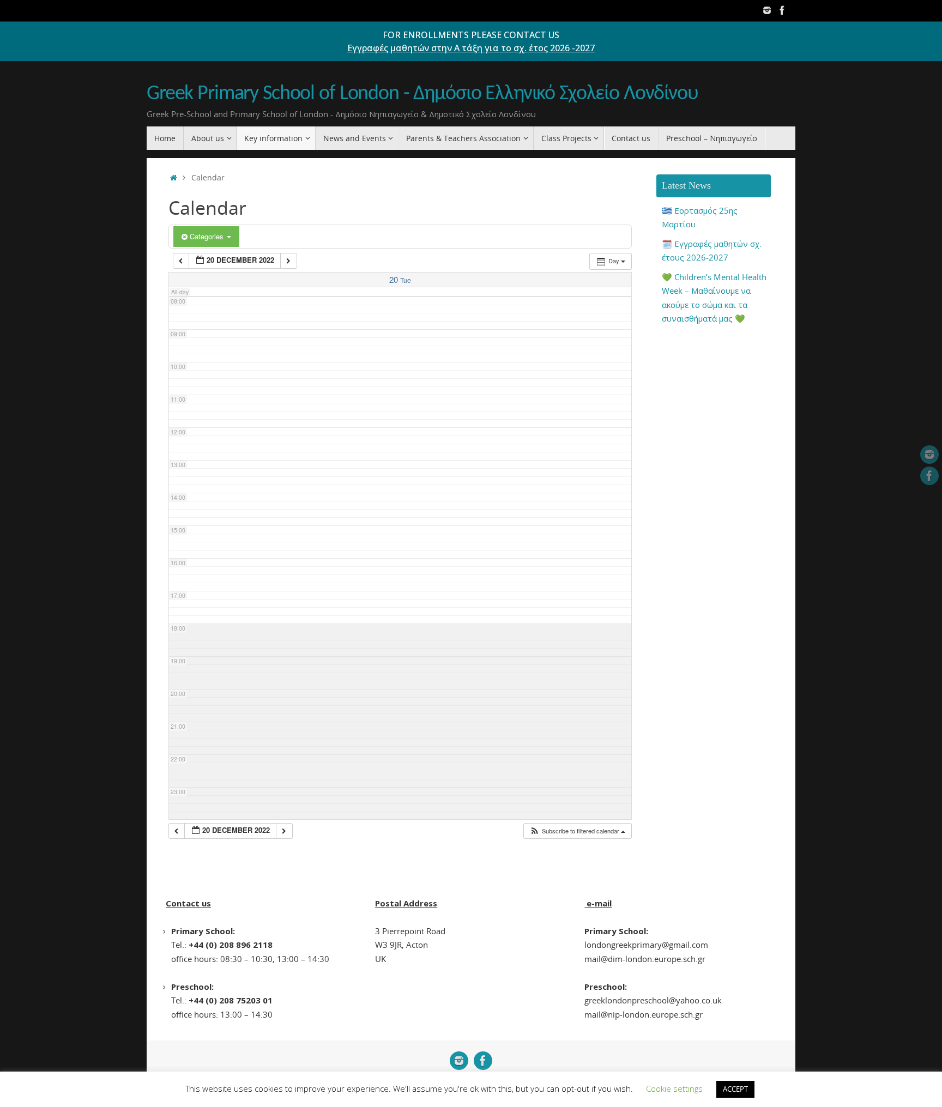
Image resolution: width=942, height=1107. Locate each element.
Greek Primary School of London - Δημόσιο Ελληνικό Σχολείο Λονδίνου (422, 94)
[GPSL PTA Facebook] (782, 10)
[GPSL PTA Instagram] (767, 10)
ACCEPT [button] (735, 1089)
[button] (577, 831)
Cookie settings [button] (674, 1088)
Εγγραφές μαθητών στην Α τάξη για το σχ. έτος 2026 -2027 (471, 48)
